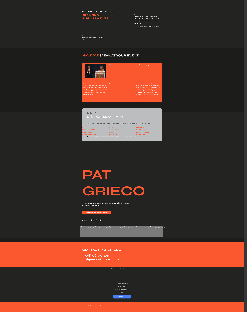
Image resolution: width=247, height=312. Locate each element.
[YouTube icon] (245, 306)
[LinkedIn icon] (245, 308)
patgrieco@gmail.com (100, 259)
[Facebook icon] (245, 302)
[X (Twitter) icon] (245, 304)
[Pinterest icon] (245, 310)
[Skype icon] (245, 299)
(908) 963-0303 (95, 255)
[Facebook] (122, 292)
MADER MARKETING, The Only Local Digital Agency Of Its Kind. (142, 305)
